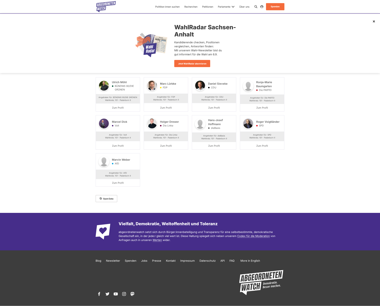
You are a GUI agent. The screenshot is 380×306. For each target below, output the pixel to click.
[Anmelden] (262, 6)
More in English (250, 260)
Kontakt (171, 260)
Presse (156, 260)
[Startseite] (106, 6)
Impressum (187, 260)
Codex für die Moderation (253, 236)
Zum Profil (118, 107)
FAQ (232, 260)
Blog (98, 260)
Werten (157, 240)
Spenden (130, 260)
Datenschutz (208, 260)
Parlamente (224, 6)
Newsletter (113, 260)
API (222, 260)
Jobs (144, 260)
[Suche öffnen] (256, 6)
